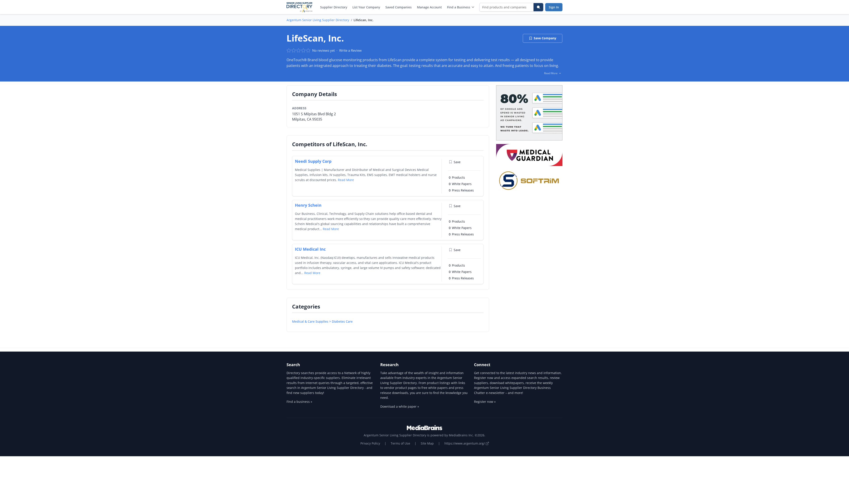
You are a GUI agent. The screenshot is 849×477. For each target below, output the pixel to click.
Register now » (485, 401)
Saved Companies (398, 7)
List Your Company (366, 7)
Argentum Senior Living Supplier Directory (318, 20)
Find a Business (458, 7)
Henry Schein (308, 205)
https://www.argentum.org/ (465, 443)
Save (457, 162)
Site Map (427, 443)
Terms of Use (400, 443)
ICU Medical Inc (310, 249)
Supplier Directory (333, 7)
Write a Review (350, 50)
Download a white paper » (399, 406)
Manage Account (429, 7)
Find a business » (299, 401)
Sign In (554, 7)
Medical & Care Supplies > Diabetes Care (322, 321)
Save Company (545, 38)
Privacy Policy (370, 443)
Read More (346, 180)
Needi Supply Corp (313, 161)
